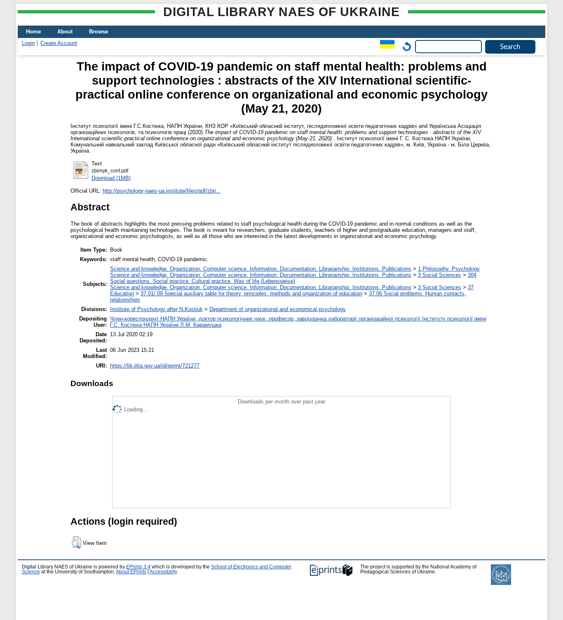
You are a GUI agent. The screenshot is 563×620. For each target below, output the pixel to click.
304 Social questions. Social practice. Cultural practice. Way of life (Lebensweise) (293, 278)
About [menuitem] (65, 31)
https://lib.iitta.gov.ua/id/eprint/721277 (154, 366)
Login (28, 43)
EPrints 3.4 (138, 566)
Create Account (58, 43)
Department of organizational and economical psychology (277, 309)
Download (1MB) (111, 178)
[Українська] (385, 46)
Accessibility (163, 571)
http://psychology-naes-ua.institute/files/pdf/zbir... (162, 191)
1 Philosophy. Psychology (449, 269)
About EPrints (131, 571)
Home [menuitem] (33, 31)
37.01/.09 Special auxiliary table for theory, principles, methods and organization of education (251, 293)
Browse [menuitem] (98, 31)
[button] (76, 542)
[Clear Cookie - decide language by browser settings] (404, 46)
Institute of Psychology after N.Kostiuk (156, 309)
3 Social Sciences (439, 275)
